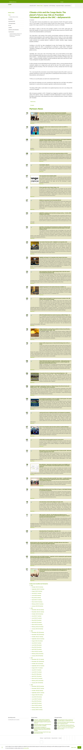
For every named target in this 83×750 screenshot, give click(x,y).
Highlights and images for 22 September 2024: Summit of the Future (53, 257)
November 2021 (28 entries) (38, 661)
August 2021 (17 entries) (37, 667)
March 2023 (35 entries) (37, 624)
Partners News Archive (14, 16)
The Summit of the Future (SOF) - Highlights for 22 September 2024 (53, 241)
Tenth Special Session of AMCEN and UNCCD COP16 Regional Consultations (54, 412)
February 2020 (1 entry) (37, 707)
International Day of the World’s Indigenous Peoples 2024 (51, 501)
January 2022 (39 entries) (37, 655)
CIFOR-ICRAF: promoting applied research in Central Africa (51, 439)
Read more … (32, 123)
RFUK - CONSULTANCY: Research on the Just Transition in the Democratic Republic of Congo (66, 726)
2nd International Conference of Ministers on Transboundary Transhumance (16, 35)
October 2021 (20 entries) (37, 663)
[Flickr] (72, 2)
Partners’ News (11, 12)
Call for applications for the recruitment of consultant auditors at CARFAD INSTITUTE (65, 720)
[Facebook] (67, 2)
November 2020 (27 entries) (38, 688)
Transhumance (11, 31)
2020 (32, 684)
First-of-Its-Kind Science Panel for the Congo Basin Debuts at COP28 (53, 153)
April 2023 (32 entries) (37, 622)
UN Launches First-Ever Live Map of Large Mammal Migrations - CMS (53, 373)
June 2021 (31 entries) (37, 672)
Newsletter (10, 19)
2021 (32, 657)
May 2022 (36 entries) (36, 647)
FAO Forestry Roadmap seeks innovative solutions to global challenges (54, 426)
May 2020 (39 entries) (36, 701)
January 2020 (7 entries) (37, 709)
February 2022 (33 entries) (37, 653)
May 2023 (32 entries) (36, 620)
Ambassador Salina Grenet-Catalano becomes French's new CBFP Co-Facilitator (42, 725)
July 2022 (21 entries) (36, 643)
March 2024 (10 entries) (37, 601)
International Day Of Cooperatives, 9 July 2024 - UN (49, 531)
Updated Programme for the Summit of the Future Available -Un (52, 286)
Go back (32, 105)
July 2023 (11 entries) (36, 616)
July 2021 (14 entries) (36, 669)
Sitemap (41, 738)
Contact (60, 738)
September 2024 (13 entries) (38, 589)
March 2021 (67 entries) (37, 678)
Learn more (73, 747)
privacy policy (26, 748)
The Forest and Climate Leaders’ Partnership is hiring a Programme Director (66, 723)
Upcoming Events (11, 21)
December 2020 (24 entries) (38, 686)
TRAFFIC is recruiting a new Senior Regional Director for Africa (65, 728)
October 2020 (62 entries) (37, 690)
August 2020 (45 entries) (37, 694)
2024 (32, 585)
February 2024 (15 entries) (37, 603)
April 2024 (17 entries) (37, 599)
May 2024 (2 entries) (36, 597)
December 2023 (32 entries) (38, 609)
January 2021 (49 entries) (37, 682)
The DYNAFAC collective (44, 164)
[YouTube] (74, 2)
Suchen (73, 5)
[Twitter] (65, 2)
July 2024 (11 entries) (36, 593)
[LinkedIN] (69, 2)
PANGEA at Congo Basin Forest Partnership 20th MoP (50, 200)
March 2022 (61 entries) (37, 651)
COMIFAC (10, 27)
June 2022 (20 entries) (37, 645)
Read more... (33, 101)
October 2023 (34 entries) (37, 613)
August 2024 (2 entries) (37, 591)
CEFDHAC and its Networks (13, 29)
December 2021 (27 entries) (38, 659)
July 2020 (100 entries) (37, 696)
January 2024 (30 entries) (37, 606)
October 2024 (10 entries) (37, 587)
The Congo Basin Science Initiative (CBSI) (47, 175)
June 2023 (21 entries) (37, 618)
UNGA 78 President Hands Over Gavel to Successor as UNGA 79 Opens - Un (54, 314)
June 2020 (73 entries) (37, 699)
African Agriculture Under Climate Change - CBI (49, 187)
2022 (32, 630)
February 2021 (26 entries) (37, 680)
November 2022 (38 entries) (38, 634)
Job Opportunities (11, 23)
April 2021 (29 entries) (37, 676)
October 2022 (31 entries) (37, 636)
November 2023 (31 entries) (38, 611)
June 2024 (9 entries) (36, 595)
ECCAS (9, 25)
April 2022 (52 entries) (37, 649)
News (9, 15)
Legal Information (47, 738)
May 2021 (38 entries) (36, 674)
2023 (32, 608)
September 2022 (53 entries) (38, 638)
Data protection (54, 738)
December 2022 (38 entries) (38, 632)
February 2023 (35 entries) (37, 626)
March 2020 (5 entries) (37, 705)
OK (79, 747)
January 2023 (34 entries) (37, 628)
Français (61, 1)
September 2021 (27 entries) (38, 665)
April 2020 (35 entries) (37, 703)
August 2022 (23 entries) (37, 640)
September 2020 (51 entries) (38, 692)
